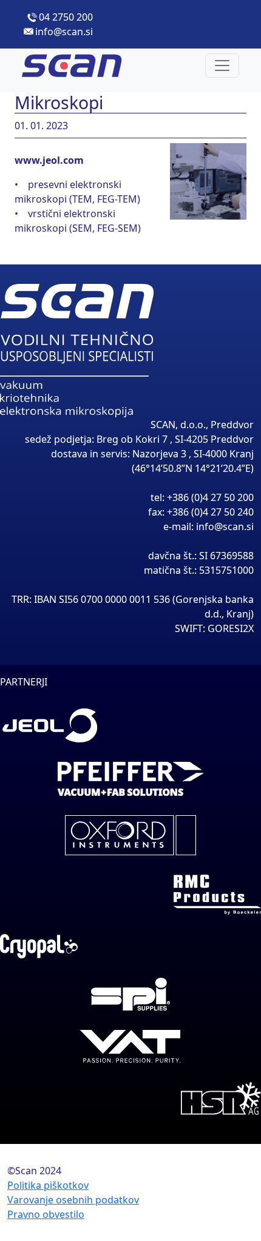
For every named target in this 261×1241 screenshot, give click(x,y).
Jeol (130, 725)
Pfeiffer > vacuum (130, 779)
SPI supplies (130, 994)
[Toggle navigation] (222, 65)
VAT (130, 1046)
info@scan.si (64, 31)
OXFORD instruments (130, 835)
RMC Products (130, 895)
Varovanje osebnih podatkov (73, 1199)
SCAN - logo (82, 65)
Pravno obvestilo (45, 1214)
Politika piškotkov (48, 1185)
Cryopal (130, 946)
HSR (130, 1098)
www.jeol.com (49, 160)
